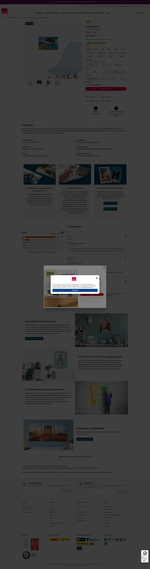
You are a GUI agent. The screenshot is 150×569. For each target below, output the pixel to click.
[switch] (144, 561)
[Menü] (147, 551)
